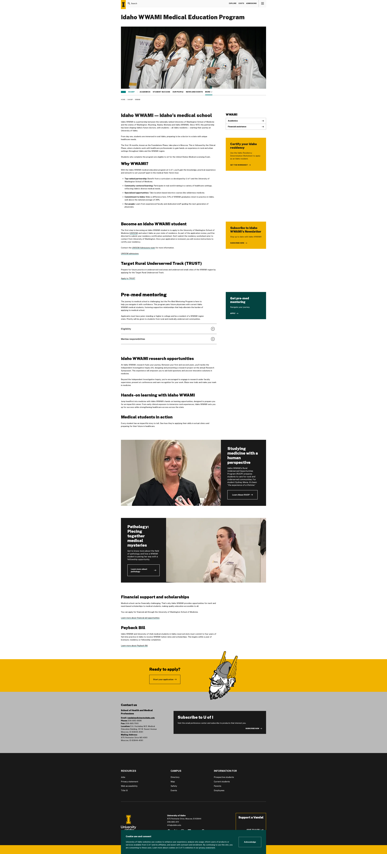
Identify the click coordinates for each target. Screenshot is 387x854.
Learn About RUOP (241, 495)
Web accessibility (129, 786)
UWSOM (133, 233)
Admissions (251, 3)
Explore (232, 3)
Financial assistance (237, 127)
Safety (174, 786)
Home (123, 99)
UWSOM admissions (130, 253)
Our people (178, 92)
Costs (241, 3)
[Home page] (123, 4)
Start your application (163, 679)
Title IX (124, 790)
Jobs (123, 777)
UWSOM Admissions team (143, 248)
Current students (222, 781)
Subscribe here (237, 243)
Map (173, 781)
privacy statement (207, 848)
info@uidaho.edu (174, 825)
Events (174, 790)
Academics (145, 92)
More (208, 92)
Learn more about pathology (139, 570)
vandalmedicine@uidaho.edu (141, 718)
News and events (194, 92)
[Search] (129, 3)
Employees (219, 790)
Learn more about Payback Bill (134, 645)
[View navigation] (262, 3)
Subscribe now (252, 728)
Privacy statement (129, 781)
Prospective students (224, 777)
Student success (161, 92)
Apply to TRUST (128, 278)
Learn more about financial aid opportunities (140, 618)
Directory (175, 777)
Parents (217, 786)
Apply (232, 313)
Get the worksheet (239, 165)
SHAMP (131, 92)
